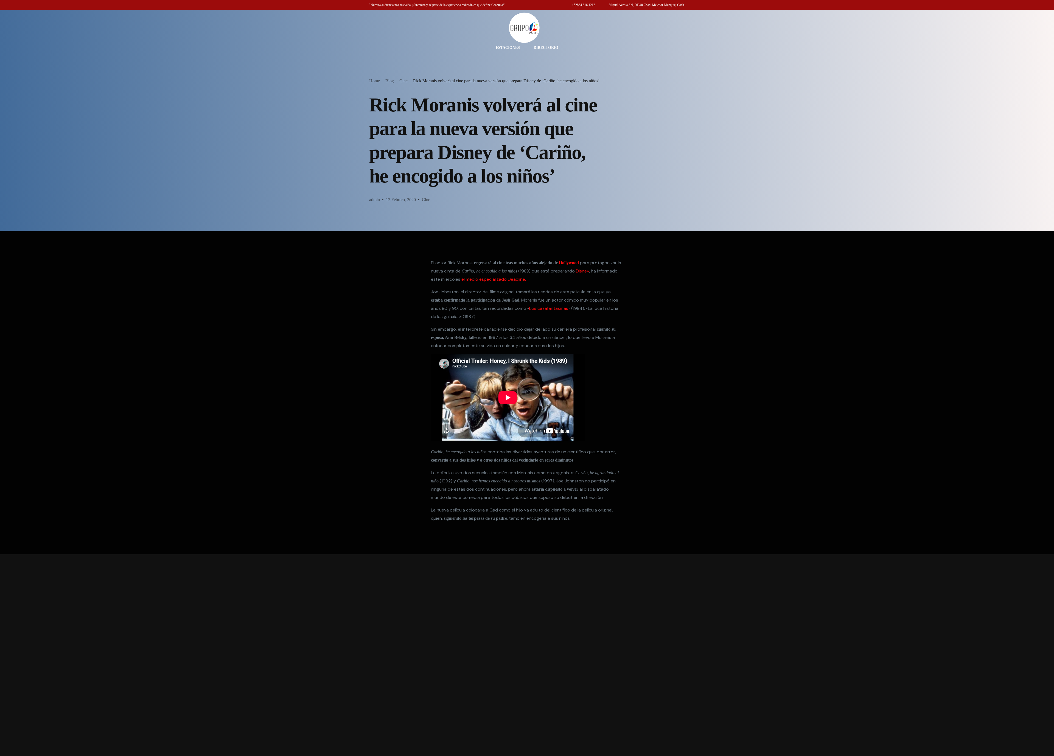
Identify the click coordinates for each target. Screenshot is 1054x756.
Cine (426, 199)
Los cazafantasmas (548, 308)
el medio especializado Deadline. (493, 279)
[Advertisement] (527, 655)
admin (374, 199)
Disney (582, 271)
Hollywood (569, 262)
